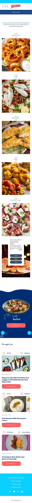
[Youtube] (14, 491)
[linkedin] (22, 491)
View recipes (16, 325)
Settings (16, 259)
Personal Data (16, 481)
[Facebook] (10, 491)
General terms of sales (16, 478)
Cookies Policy (16, 487)
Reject (16, 262)
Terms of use (16, 484)
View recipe (11, 386)
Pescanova (16, 6)
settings (20, 249)
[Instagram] (18, 491)
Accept (16, 255)
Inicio (13, 12)
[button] (3, 333)
